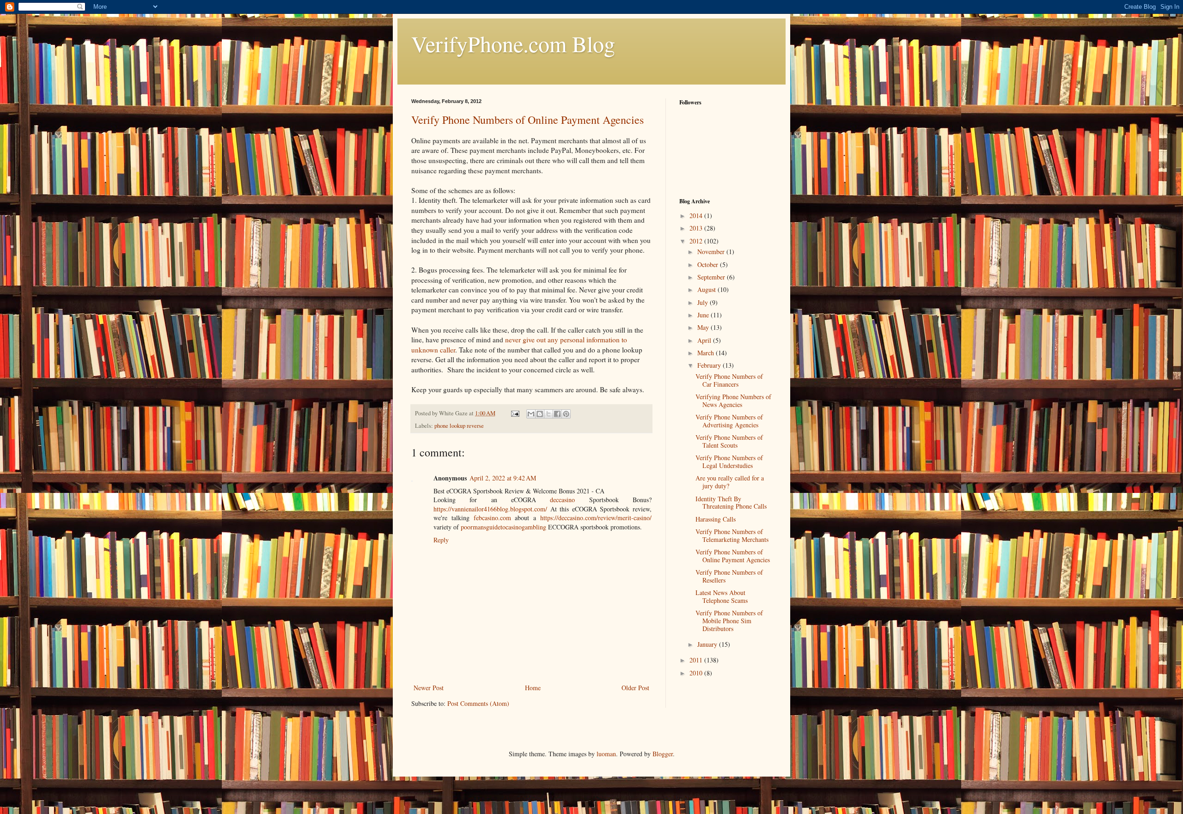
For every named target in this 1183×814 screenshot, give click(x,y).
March (706, 352)
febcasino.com (492, 517)
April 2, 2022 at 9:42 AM (503, 478)
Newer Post (429, 687)
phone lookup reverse (459, 426)
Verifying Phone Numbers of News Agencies (733, 400)
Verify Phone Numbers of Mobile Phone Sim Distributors (729, 620)
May (704, 327)
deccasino (562, 499)
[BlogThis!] (539, 414)
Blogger (662, 753)
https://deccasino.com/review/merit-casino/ (596, 517)
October (708, 264)
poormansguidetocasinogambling (503, 526)
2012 (696, 241)
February (710, 365)
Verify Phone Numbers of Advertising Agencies (729, 421)
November (711, 251)
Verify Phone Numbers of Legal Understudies (729, 461)
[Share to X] (548, 414)
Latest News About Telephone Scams (721, 596)
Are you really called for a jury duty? (729, 482)
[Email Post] (514, 413)
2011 (696, 660)
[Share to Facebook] (557, 414)
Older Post (635, 687)
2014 (696, 215)
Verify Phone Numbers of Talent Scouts (729, 441)
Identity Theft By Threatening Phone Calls (731, 502)
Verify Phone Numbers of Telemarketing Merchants (731, 535)
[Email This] (531, 414)
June (704, 314)
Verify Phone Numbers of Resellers (729, 576)
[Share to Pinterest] (566, 414)
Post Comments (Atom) (478, 703)
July (703, 302)
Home (533, 687)
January (708, 644)
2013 (696, 228)
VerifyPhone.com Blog (513, 43)
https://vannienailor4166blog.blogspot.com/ (490, 508)
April (705, 340)
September (712, 277)
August (707, 289)
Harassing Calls (715, 519)
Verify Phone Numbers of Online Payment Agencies (527, 119)
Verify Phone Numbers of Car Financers (729, 380)
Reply (441, 539)
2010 (696, 672)
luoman (606, 753)
